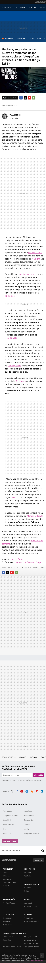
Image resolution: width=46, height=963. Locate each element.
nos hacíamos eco (27, 274)
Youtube (22, 791)
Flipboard (29, 97)
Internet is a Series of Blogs (28, 562)
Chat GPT (23, 757)
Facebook (21, 97)
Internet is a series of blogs (33, 567)
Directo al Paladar (9, 903)
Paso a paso (7, 811)
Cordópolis (20, 381)
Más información (37, 961)
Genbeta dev (29, 820)
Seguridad (7, 820)
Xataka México (8, 937)
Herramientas (29, 815)
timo (4, 829)
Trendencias (7, 918)
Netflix (26, 829)
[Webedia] (40, 1)
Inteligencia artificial (10, 815)
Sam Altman (9, 38)
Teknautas (10, 296)
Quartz (14, 497)
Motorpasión (28, 903)
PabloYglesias (14, 365)
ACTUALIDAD (7, 7)
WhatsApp (7, 834)
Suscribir (38, 775)
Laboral (26, 824)
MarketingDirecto (35, 516)
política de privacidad (33, 780)
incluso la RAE (35, 252)
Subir (37, 860)
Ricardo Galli (11, 338)
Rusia (32, 38)
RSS (32, 791)
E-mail (33, 97)
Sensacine (27, 888)
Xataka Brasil (7, 940)
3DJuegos (27, 872)
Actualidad (15, 567)
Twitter (25, 97)
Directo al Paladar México (12, 947)
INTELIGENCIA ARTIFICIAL (26, 7)
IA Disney (34, 757)
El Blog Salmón (29, 918)
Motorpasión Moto (30, 906)
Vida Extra (27, 876)
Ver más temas (9, 841)
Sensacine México (30, 940)
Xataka (5, 872)
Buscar (43, 850)
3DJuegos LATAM (30, 937)
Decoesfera (7, 921)
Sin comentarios (11, 98)
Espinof (26, 891)
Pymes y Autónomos (31, 921)
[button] (15, 115)
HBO (39, 38)
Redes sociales (8, 824)
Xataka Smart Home (10, 882)
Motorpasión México (31, 947)
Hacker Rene (17, 559)
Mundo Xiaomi (8, 886)
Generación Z (22, 38)
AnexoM (36, 259)
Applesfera (7, 879)
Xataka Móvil (7, 876)
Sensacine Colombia (31, 943)
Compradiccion (8, 925)
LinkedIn (42, 791)
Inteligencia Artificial (31, 834)
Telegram (27, 791)
